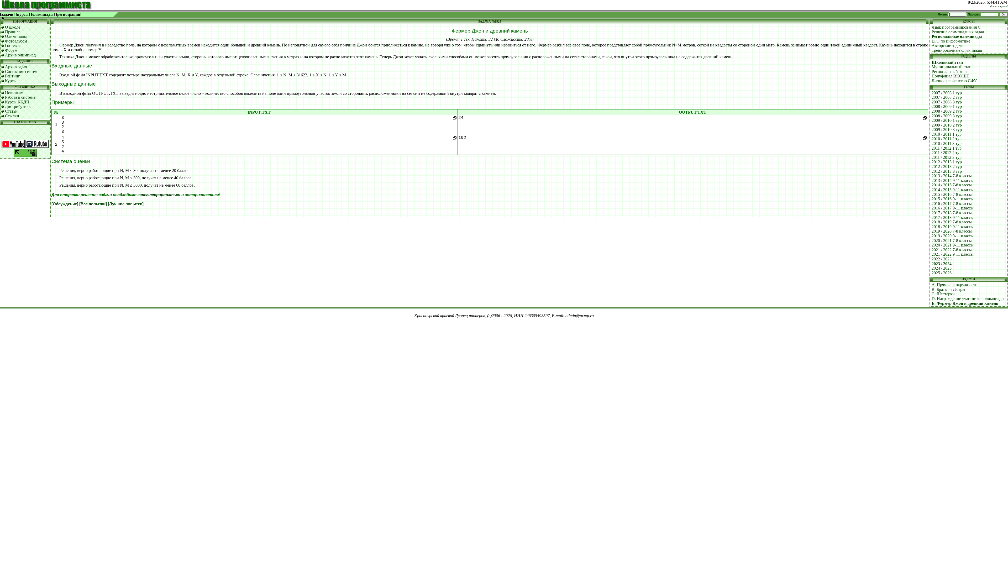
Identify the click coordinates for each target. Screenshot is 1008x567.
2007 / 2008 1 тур (947, 93)
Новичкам (14, 93)
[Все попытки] (93, 204)
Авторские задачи (948, 45)
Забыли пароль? (998, 6)
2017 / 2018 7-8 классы (952, 213)
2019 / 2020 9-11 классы (953, 236)
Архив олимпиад (20, 55)
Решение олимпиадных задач (958, 32)
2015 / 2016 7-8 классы (952, 194)
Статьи (11, 111)
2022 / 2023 (942, 259)
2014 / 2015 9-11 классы (953, 189)
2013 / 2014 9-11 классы (953, 180)
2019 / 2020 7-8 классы (952, 231)
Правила (12, 32)
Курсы (11, 80)
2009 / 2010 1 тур (947, 120)
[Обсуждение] (64, 204)
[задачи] (7, 14)
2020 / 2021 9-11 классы (953, 245)
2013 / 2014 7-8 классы (952, 176)
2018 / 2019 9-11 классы (953, 226)
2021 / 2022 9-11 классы (953, 254)
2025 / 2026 (942, 273)
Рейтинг (12, 76)
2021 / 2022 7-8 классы (952, 250)
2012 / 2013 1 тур (947, 162)
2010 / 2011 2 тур (947, 138)
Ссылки (12, 116)
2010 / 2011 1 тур (947, 134)
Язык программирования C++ (958, 27)
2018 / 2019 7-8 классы (952, 222)
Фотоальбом (16, 41)
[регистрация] (68, 14)
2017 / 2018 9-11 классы (953, 217)
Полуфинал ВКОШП (951, 76)
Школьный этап (947, 62)
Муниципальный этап (952, 67)
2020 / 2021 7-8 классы (952, 240)
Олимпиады (16, 36)
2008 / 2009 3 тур (947, 116)
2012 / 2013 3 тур (947, 171)
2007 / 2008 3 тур (947, 102)
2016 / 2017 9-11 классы (953, 208)
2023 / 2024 (942, 263)
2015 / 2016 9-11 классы (953, 199)
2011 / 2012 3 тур (947, 157)
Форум (11, 50)
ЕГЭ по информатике (951, 41)
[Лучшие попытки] (126, 204)
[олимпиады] (43, 14)
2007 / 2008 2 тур (947, 97)
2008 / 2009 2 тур (947, 111)
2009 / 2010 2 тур (947, 125)
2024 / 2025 (942, 268)
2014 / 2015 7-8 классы (952, 185)
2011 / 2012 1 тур (947, 148)
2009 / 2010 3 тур (947, 129)
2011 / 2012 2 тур (947, 152)
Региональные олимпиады (957, 36)
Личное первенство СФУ (954, 80)
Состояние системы (22, 71)
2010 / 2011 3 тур (947, 143)
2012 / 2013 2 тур (947, 166)
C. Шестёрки (943, 294)
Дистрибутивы (18, 106)
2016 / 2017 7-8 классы (952, 203)
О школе (12, 27)
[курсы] (23, 14)
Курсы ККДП (17, 102)
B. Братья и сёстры (948, 289)
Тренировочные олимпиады (957, 50)
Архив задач (16, 67)
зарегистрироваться (159, 195)
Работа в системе (20, 97)
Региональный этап (949, 71)
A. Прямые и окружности (955, 284)
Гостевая (12, 45)
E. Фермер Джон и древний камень (965, 303)
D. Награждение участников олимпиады (968, 298)
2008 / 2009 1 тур (947, 106)
